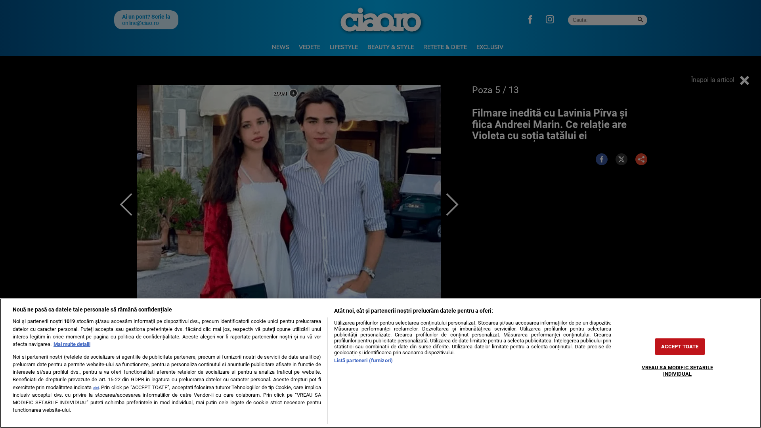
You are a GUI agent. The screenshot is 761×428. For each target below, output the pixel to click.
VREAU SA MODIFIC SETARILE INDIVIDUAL (677, 370)
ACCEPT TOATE (680, 347)
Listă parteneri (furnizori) (363, 360)
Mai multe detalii (72, 344)
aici (96, 387)
